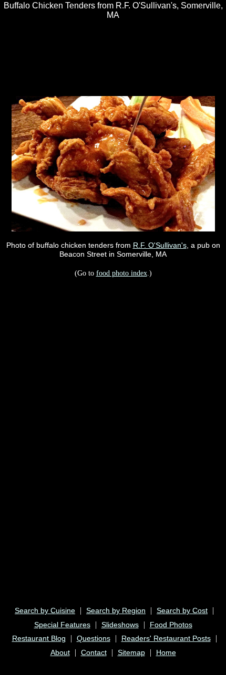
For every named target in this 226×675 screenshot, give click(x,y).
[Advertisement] (86, 52)
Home (166, 652)
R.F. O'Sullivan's (160, 245)
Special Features (62, 624)
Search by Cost (182, 610)
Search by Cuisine (45, 610)
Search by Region (116, 610)
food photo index (121, 273)
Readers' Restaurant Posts (166, 638)
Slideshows (120, 624)
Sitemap (131, 652)
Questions (93, 638)
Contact (94, 652)
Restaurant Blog (39, 638)
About (60, 652)
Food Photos (171, 624)
